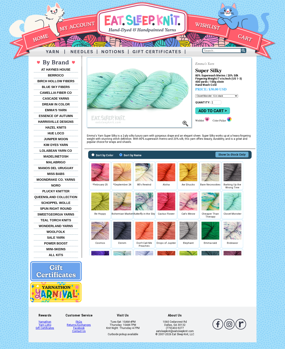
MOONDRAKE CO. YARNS (56, 179)
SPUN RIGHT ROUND (55, 208)
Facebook (79, 328)
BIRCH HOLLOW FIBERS (55, 81)
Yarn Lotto (45, 324)
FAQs (79, 321)
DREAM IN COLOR (56, 104)
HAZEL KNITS (55, 127)
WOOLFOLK (56, 232)
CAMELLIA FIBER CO (56, 92)
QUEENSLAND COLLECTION (55, 197)
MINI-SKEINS (55, 249)
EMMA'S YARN (56, 110)
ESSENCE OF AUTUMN (56, 116)
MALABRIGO (55, 162)
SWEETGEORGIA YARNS (55, 214)
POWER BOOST (56, 243)
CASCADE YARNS (56, 98)
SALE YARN (56, 237)
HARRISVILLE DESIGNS (55, 121)
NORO (56, 185)
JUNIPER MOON (56, 139)
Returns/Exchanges (79, 324)
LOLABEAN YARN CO (56, 150)
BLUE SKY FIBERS (56, 87)
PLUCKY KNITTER (55, 191)
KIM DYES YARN (56, 145)
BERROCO (56, 75)
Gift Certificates (45, 328)
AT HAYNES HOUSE (55, 69)
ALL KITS (56, 255)
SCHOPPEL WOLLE (55, 203)
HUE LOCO (56, 133)
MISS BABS (55, 174)
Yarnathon (45, 321)
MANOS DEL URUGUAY (55, 168)
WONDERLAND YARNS (56, 226)
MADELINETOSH (55, 156)
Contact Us (79, 331)
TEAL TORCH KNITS (56, 220)
